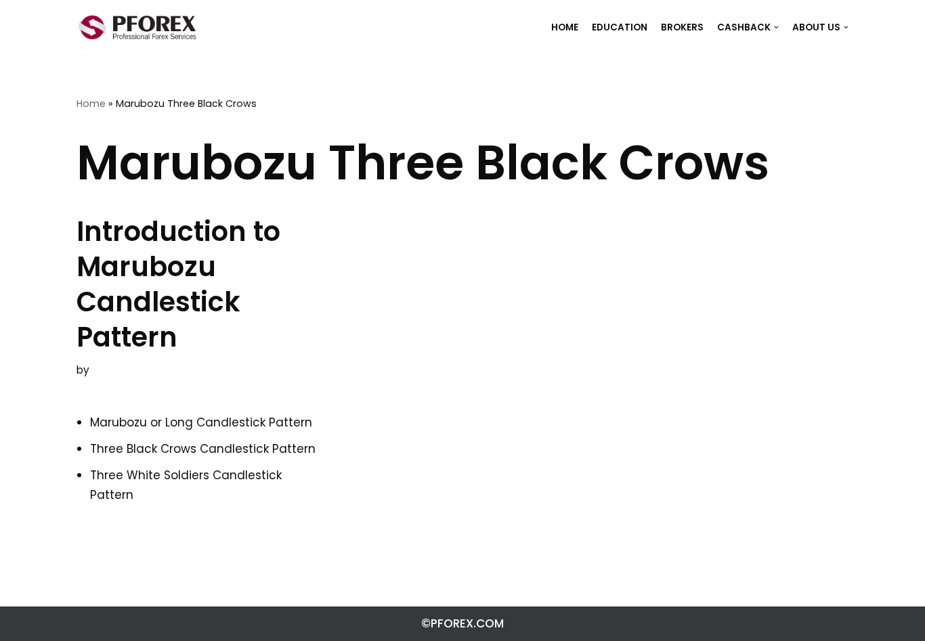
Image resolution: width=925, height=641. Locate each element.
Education (619, 27)
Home (91, 103)
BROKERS (682, 27)
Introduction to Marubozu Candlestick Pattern (178, 284)
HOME (564, 27)
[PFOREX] (137, 27)
